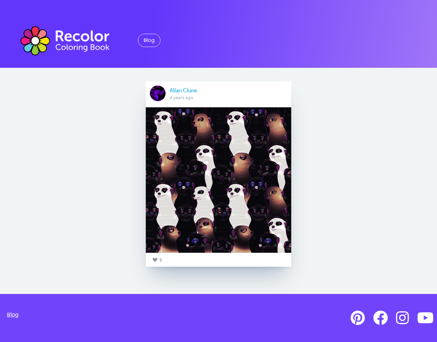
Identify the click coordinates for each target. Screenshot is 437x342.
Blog (149, 40)
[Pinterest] (358, 318)
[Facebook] (380, 318)
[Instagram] (402, 318)
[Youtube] (425, 318)
